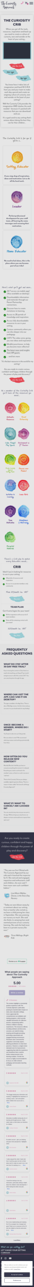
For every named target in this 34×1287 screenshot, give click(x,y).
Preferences (17, 1280)
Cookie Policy (17, 1269)
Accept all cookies (17, 1274)
